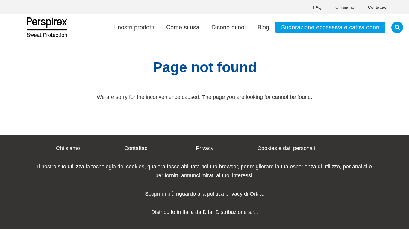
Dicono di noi (228, 27)
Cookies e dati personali (286, 148)
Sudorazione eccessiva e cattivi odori (330, 27)
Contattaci (377, 7)
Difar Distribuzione (225, 212)
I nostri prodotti (134, 27)
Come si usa (182, 27)
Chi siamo (344, 7)
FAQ (317, 7)
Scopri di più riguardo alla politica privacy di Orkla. (204, 194)
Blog (263, 27)
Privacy (204, 148)
